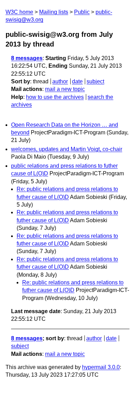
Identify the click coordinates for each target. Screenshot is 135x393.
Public (82, 12)
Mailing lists (53, 12)
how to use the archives (55, 97)
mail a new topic (65, 89)
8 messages (27, 58)
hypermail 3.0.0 (101, 367)
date (77, 81)
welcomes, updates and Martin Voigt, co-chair (66, 149)
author (60, 81)
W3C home (19, 12)
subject (95, 81)
